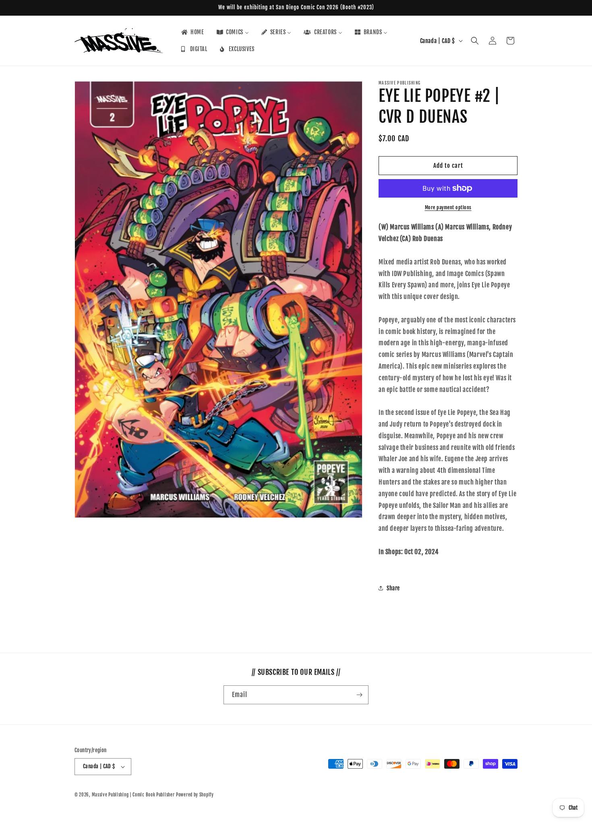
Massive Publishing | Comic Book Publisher (133, 795)
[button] (475, 41)
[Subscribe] (359, 694)
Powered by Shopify (195, 795)
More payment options (448, 207)
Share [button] (393, 588)
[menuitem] (192, 32)
